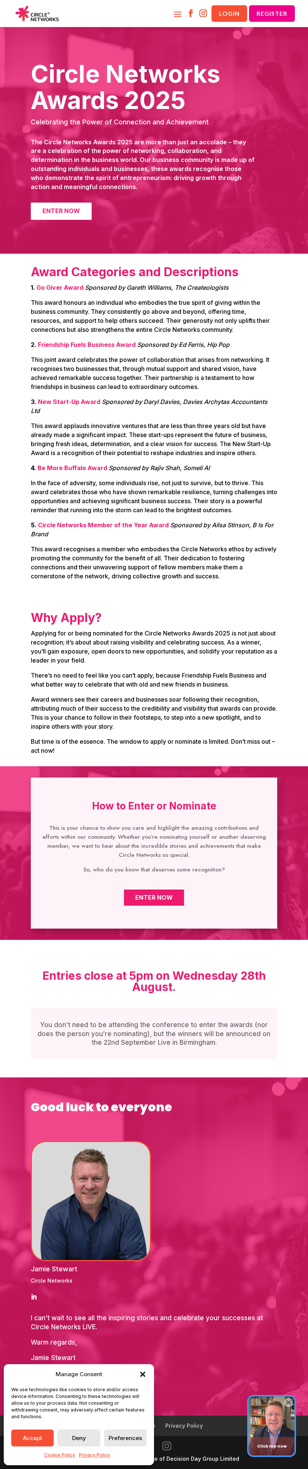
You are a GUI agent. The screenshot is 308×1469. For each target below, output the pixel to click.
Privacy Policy (94, 1455)
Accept (32, 1438)
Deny (79, 1438)
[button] (142, 1374)
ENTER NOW (61, 211)
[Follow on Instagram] (203, 13)
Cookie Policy (59, 1455)
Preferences (125, 1438)
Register (272, 13)
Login (229, 13)
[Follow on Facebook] (190, 13)
